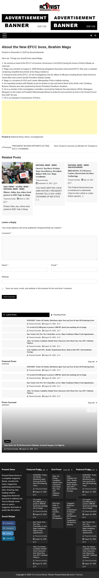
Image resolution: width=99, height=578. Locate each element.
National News (17, 137)
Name (5, 265)
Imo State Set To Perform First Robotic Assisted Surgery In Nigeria (34, 445)
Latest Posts (11, 315)
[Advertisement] (49, 117)
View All (91, 362)
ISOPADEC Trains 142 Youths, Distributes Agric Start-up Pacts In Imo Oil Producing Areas (60, 320)
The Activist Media (39, 575)
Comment (6, 233)
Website (5, 277)
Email (54, 265)
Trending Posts (59, 315)
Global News (22, 187)
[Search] (95, 35)
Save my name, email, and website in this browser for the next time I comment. (39, 288)
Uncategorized (37, 137)
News (27, 137)
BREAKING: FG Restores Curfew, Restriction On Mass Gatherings (81, 173)
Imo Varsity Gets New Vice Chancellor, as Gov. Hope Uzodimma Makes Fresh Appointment (60, 334)
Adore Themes (76, 575)
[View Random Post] (91, 35)
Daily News (9, 187)
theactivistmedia (37, 52)
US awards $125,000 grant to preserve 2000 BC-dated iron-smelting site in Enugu (56, 327)
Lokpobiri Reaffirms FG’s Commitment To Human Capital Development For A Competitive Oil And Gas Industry (72, 513)
